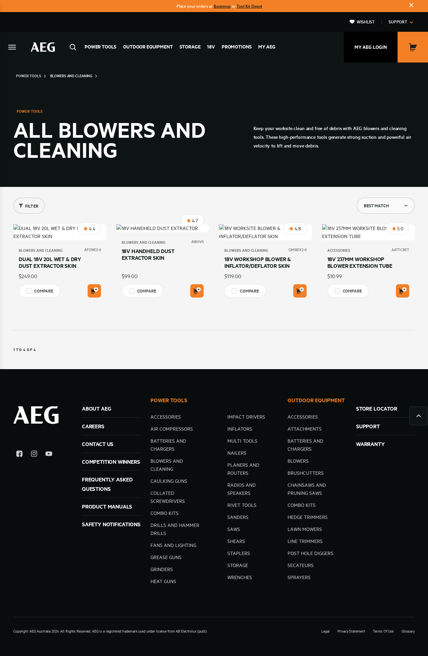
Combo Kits (164, 513)
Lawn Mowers (305, 529)
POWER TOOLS (168, 400)
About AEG (96, 408)
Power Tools (100, 47)
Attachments (305, 429)
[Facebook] (19, 454)
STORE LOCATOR (376, 408)
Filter (31, 206)
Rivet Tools (241, 505)
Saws (233, 529)
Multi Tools (242, 441)
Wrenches (239, 577)
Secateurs (301, 565)
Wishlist (366, 21)
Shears (236, 541)
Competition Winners (111, 461)
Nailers (236, 453)
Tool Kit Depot (249, 6)
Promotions (236, 47)
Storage (190, 47)
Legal (325, 631)
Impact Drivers (246, 417)
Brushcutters (306, 473)
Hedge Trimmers (308, 517)
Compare (43, 291)
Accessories (338, 250)
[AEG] (42, 47)
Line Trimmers (305, 541)
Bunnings (222, 6)
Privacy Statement (351, 631)
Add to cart (94, 291)
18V (211, 47)
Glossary (408, 631)
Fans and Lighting (173, 545)
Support (398, 21)
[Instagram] (34, 454)
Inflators (239, 429)
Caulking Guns (168, 481)
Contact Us (97, 444)
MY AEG (266, 47)
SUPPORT (368, 426)
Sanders (237, 517)
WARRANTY (370, 444)
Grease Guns (166, 557)
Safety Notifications (111, 524)
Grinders (161, 569)
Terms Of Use (383, 631)
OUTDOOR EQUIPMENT (316, 400)
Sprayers (299, 577)
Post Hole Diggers (310, 553)
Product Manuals (107, 506)
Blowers (298, 461)
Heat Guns (163, 581)
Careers (93, 426)
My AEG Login (370, 47)
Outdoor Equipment (148, 47)
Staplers (238, 553)
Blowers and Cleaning (41, 250)
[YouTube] (48, 454)
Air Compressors (171, 429)
